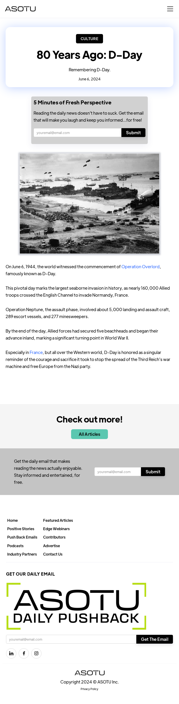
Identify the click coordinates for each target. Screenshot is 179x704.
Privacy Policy (89, 689)
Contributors (54, 537)
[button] (170, 8)
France (36, 352)
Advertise (51, 545)
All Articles (89, 434)
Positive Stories (20, 528)
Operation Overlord (140, 266)
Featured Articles (58, 520)
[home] (20, 9)
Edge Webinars (56, 528)
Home (12, 520)
